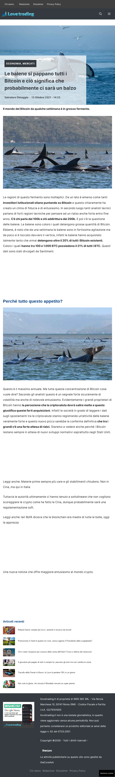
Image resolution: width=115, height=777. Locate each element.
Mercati (29, 63)
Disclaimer (38, 4)
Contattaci (95, 740)
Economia (13, 63)
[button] (100, 14)
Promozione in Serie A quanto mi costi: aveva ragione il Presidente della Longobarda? (55, 641)
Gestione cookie (106, 773)
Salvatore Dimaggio (16, 97)
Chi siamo (9, 4)
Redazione (24, 4)
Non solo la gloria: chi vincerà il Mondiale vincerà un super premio (46, 683)
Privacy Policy (54, 4)
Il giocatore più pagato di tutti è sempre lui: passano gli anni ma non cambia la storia (54, 662)
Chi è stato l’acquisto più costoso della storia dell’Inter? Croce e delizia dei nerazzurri (55, 652)
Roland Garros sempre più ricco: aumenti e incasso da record (44, 630)
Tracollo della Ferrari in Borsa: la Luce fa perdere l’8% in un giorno (46, 672)
